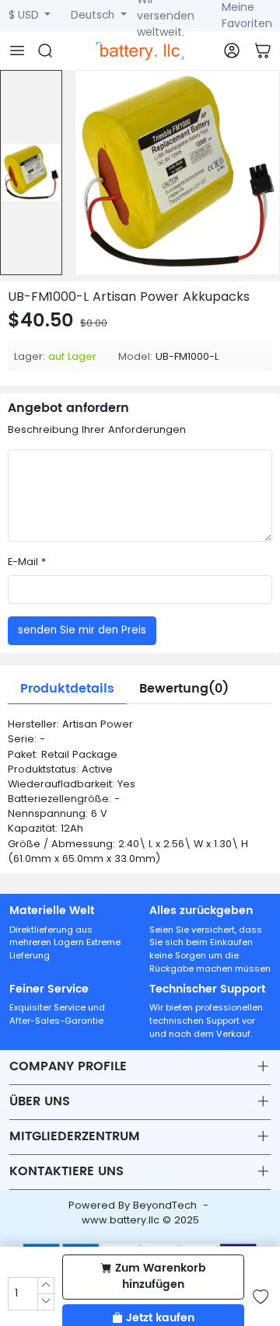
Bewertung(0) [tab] (184, 689)
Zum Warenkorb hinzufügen (160, 1276)
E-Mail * (27, 561)
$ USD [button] (25, 15)
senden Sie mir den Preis (82, 630)
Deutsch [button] (94, 15)
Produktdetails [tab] (67, 689)
